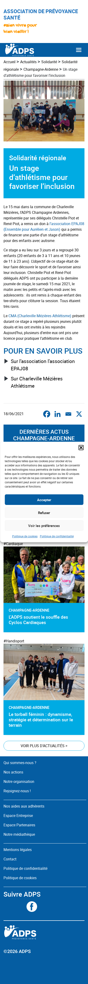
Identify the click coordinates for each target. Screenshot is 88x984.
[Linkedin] (57, 414)
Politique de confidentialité (57, 536)
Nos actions (13, 772)
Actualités (28, 61)
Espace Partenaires (19, 825)
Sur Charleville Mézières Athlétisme (37, 382)
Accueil (9, 61)
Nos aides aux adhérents (24, 806)
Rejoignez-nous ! (17, 790)
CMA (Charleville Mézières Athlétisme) (40, 315)
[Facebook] (47, 414)
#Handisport (14, 641)
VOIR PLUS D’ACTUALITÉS (44, 745)
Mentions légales (18, 849)
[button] (81, 447)
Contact (10, 859)
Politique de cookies (25, 536)
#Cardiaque (13, 543)
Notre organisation (19, 781)
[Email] (68, 414)
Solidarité (49, 61)
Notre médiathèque (20, 834)
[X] (79, 414)
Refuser (44, 512)
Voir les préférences (44, 525)
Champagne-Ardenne (40, 69)
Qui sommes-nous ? (20, 762)
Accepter (44, 499)
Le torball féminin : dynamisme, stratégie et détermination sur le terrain (41, 719)
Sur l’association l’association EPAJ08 (43, 365)
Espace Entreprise (18, 815)
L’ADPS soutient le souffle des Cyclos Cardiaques (38, 619)
